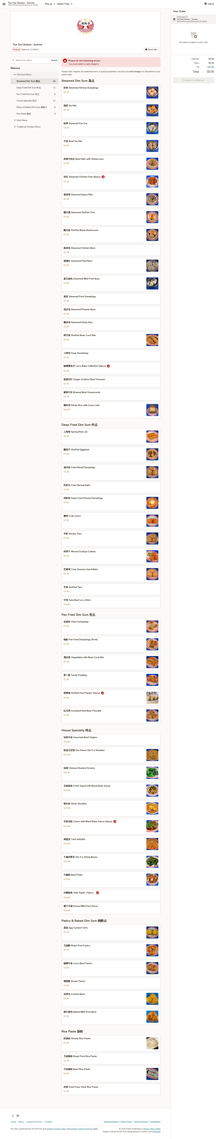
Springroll (156, 1131)
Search (54, 60)
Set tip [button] (210, 67)
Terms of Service (141, 1121)
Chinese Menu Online (151, 1129)
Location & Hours (34, 1121)
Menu (21, 1121)
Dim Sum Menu (23, 74)
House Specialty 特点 (36, 100)
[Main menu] (4, 4)
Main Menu (21, 120)
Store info (152, 49)
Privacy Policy (126, 1121)
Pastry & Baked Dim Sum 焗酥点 (36, 107)
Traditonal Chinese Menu (28, 126)
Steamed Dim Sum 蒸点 (36, 81)
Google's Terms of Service (81, 1129)
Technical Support (111, 1121)
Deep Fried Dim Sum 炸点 (36, 87)
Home (13, 1121)
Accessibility (155, 1121)
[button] (111, 93)
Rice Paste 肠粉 (36, 113)
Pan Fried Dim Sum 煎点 (36, 94)
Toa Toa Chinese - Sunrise (21, 3)
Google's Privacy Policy (56, 1129)
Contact (48, 1121)
